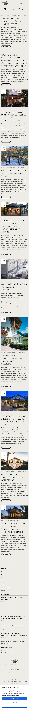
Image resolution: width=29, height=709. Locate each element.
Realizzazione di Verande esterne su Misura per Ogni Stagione (11, 359)
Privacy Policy (5, 652)
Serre (2, 520)
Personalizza (14, 702)
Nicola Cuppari (23, 15)
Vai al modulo (4, 650)
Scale (2, 281)
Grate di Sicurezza (6, 587)
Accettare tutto (14, 698)
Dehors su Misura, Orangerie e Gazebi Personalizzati (11, 21)
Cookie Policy (13, 652)
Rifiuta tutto (14, 706)
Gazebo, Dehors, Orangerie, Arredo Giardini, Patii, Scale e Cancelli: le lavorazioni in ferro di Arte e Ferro (14, 60)
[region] (14, 697)
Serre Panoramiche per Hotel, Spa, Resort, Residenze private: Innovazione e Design (13, 527)
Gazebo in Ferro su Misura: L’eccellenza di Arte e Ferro (13, 477)
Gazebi (3, 167)
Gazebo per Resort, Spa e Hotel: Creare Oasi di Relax (13, 173)
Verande (3, 352)
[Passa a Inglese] (21, 3)
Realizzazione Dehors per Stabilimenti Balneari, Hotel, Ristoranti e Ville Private (13, 226)
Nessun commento (11, 15)
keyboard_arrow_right (27, 562)
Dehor (2, 109)
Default (3, 15)
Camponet (19, 673)
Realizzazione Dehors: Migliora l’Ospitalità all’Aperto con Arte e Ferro (13, 420)
